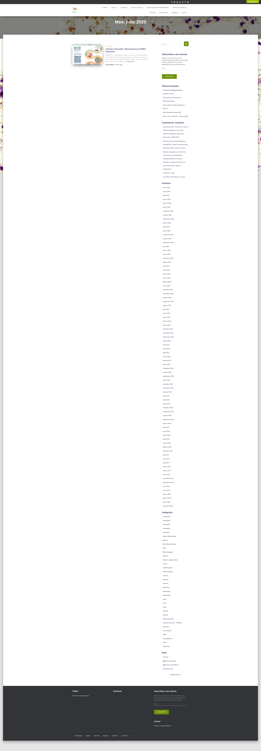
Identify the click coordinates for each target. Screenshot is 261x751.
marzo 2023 (167, 278)
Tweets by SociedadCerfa (80, 695)
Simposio (166, 627)
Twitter (174, 2)
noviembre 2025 (168, 211)
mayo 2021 (166, 348)
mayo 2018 (166, 435)
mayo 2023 (166, 274)
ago (118, 64)
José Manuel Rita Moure (171, 177)
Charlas (165, 575)
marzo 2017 (167, 466)
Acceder (165, 657)
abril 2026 (166, 195)
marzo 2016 (167, 494)
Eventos (165, 583)
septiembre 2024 (168, 242)
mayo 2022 (166, 313)
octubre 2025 (167, 215)
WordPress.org (168, 669)
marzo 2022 (167, 317)
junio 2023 (166, 270)
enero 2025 (166, 231)
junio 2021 (166, 345)
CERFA (105, 7)
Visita (164, 642)
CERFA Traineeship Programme (157, 7)
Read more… (131, 61)
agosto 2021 (167, 341)
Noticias (165, 611)
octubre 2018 (167, 415)
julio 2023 (166, 266)
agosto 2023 (167, 262)
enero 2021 (166, 364)
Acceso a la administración (162, 726)
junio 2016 (166, 486)
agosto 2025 (167, 223)
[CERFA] (74, 10)
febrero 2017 (167, 470)
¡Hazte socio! (163, 12)
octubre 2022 (167, 297)
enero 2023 (166, 286)
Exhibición (166, 587)
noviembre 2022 (168, 293)
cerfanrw (166, 173)
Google (177, 2)
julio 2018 (166, 427)
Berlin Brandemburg (169, 544)
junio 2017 (166, 459)
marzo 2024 (167, 250)
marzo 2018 (167, 443)
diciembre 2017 (168, 451)
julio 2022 (166, 309)
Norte (164, 607)
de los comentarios (170, 665)
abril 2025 (166, 227)
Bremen (165, 556)
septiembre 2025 (168, 219)
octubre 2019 (167, 392)
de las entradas (169, 661)
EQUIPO (113, 7)
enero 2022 (166, 325)
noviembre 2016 (168, 478)
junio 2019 (166, 400)
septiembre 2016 (168, 482)
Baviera (165, 540)
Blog (184, 12)
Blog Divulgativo (168, 552)
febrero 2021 (167, 360)
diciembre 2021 (168, 329)
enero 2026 (166, 207)
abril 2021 (166, 352)
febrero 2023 (167, 282)
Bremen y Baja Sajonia (170, 560)
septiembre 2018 (168, 419)
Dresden (165, 579)
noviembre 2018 (168, 411)
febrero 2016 (167, 498)
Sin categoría (167, 630)
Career (165, 564)
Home (173, 173)
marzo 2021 (167, 356)
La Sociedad (78, 736)
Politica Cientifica (168, 619)
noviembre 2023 (168, 258)
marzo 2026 (167, 199)
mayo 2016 (166, 490)
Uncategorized (167, 638)
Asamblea (166, 532)
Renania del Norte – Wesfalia (172, 623)
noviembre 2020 (168, 368)
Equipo (88, 736)
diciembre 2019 (168, 384)
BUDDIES (105, 736)
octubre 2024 (167, 238)
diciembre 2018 (168, 407)
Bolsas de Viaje (136, 7)
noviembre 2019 (168, 388)
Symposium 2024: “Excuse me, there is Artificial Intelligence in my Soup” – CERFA (175, 130)
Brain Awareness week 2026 (172, 112)
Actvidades (166, 524)
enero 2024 (166, 254)
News (164, 599)
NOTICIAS (153, 12)
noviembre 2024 (168, 234)
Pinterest (185, 2)
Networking (166, 591)
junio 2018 (166, 431)
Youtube (188, 2)
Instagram (182, 2)
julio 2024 (166, 246)
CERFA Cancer (168, 568)
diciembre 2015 (168, 506)
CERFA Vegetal (168, 571)
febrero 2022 (167, 321)
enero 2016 (166, 502)
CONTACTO (125, 736)
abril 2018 (166, 439)
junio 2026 (166, 187)
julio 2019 (166, 396)
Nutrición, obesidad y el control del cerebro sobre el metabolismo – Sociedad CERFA (174, 155)
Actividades (109, 46)
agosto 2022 (167, 305)
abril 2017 (166, 463)
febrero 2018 (167, 447)
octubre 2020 (167, 372)
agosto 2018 (167, 423)
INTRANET (174, 12)
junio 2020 (166, 380)
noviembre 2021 (168, 333)
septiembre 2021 (168, 337)
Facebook (171, 2)
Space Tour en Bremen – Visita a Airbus (176, 116)
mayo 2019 (166, 404)
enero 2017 (166, 474)
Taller (164, 634)
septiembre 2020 (168, 376)
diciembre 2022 (168, 289)
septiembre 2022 (168, 301)
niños (164, 603)
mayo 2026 (166, 191)
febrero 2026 (167, 203)
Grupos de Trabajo (179, 7)
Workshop (166, 646)
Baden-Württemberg (169, 536)
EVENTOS (124, 7)
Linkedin (180, 2)
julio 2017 (166, 455)
